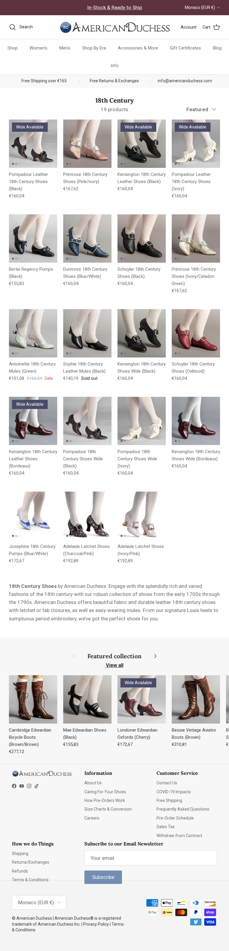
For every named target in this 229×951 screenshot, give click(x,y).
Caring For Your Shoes (105, 791)
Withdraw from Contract (179, 835)
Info (115, 65)
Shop (12, 48)
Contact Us (167, 782)
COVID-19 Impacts (174, 791)
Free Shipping (169, 800)
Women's (38, 48)
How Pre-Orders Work (104, 800)
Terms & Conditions (30, 879)
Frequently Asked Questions (183, 809)
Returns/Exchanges (30, 862)
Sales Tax (166, 826)
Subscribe (103, 877)
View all (114, 665)
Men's (64, 48)
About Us (93, 782)
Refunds (20, 871)
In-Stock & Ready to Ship (114, 7)
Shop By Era (94, 48)
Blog (217, 48)
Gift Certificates (185, 48)
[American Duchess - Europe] (114, 27)
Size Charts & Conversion (108, 809)
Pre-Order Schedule (175, 818)
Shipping (20, 853)
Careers (91, 818)
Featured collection (114, 656)
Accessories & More (138, 48)
